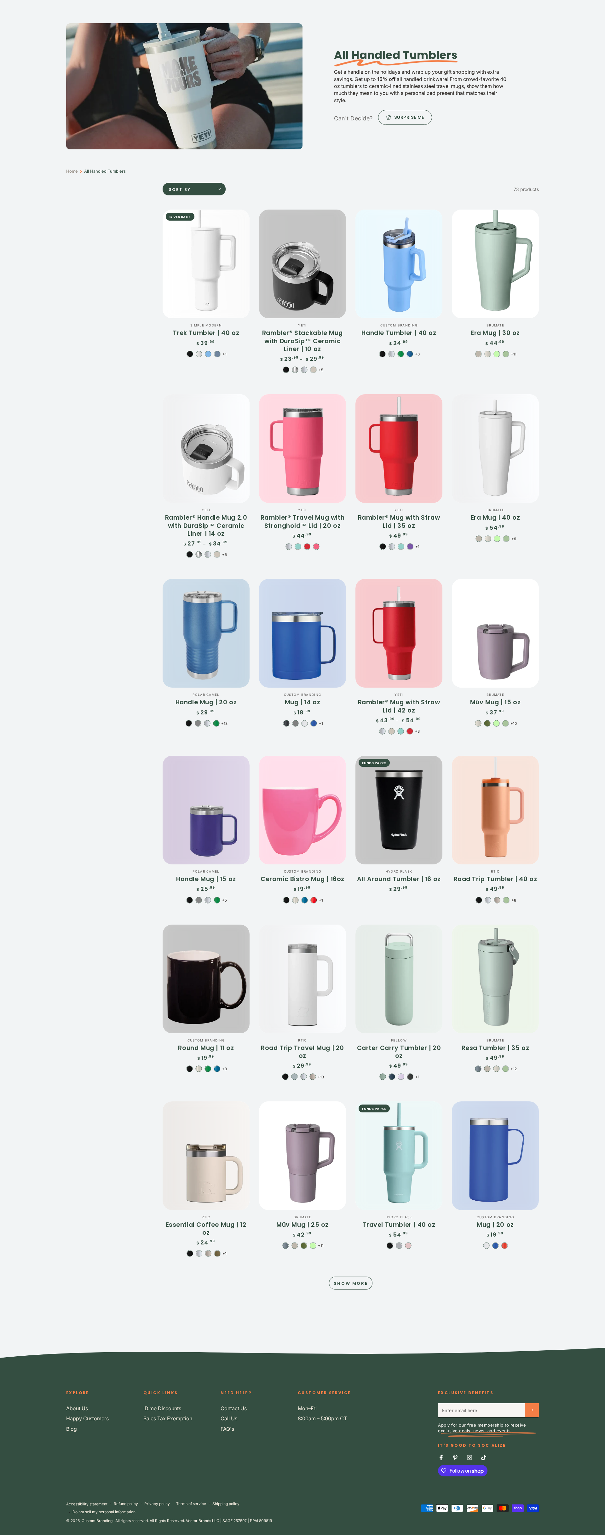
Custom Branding (97, 1520)
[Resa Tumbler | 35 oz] (495, 979)
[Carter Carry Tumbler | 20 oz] (398, 979)
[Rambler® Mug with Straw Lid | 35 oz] (398, 448)
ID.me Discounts (162, 1408)
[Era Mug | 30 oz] (495, 264)
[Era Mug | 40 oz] (495, 448)
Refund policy (126, 1503)
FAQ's (227, 1429)
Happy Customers (87, 1418)
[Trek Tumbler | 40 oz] (206, 264)
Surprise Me (409, 117)
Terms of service (191, 1503)
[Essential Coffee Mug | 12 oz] (206, 1155)
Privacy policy (157, 1503)
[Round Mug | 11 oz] (206, 979)
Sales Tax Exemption (167, 1418)
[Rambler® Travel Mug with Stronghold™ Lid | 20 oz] (302, 448)
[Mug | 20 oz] (495, 1155)
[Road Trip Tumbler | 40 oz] (495, 810)
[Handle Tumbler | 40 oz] (398, 264)
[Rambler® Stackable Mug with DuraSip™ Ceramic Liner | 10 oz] (302, 264)
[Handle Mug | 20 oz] (206, 633)
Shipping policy (225, 1503)
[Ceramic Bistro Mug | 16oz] (302, 810)
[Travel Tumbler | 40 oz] (398, 1155)
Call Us (229, 1418)
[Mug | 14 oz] (302, 633)
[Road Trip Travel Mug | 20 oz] (302, 979)
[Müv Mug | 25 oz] (302, 1155)
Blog (71, 1429)
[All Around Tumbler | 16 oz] (398, 810)
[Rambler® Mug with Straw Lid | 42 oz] (398, 633)
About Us (77, 1408)
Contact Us (234, 1408)
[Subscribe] (532, 1410)
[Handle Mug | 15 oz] (206, 810)
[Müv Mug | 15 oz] (495, 633)
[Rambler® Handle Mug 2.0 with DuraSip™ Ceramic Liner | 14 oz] (206, 448)
